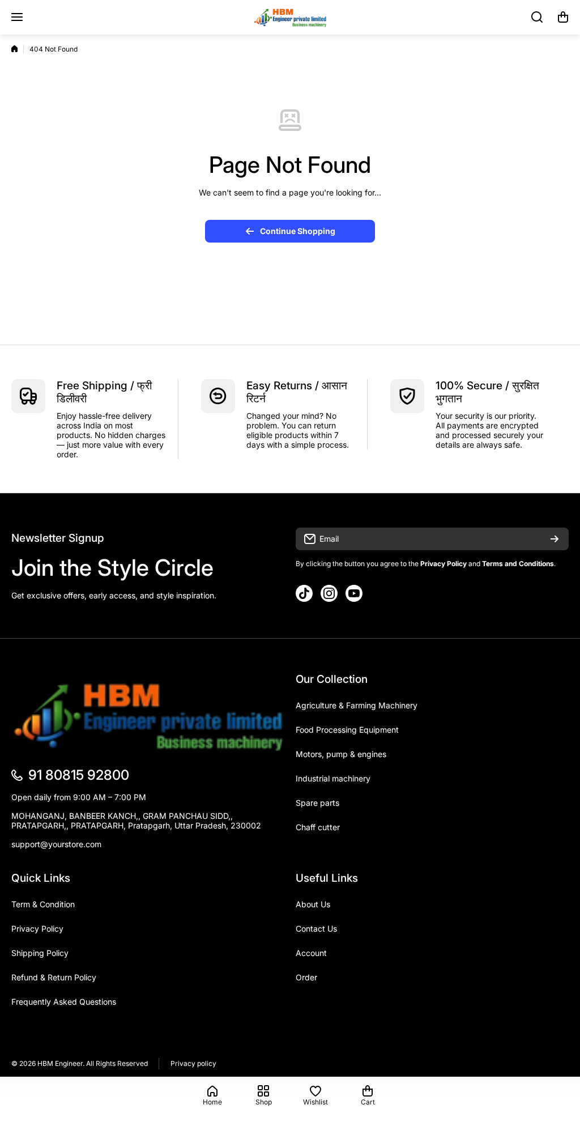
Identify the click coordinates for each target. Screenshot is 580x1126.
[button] (563, 17)
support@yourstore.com (56, 844)
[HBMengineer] (290, 17)
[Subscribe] (554, 539)
